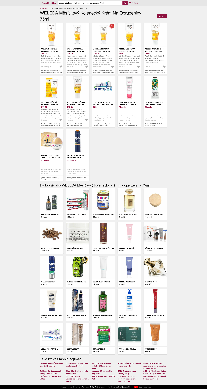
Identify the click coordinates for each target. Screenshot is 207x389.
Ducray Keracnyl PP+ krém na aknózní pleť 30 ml (77, 364)
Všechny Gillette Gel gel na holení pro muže (76, 178)
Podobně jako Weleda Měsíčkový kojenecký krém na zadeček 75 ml (76, 71)
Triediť (160, 16)
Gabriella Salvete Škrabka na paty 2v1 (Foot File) (51, 364)
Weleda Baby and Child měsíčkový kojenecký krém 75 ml (155, 51)
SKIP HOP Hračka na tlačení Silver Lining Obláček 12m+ (154, 372)
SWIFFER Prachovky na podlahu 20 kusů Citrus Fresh (101, 366)
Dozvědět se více (145, 387)
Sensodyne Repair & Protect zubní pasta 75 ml (103, 104)
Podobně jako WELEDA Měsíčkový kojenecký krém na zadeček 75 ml (128, 71)
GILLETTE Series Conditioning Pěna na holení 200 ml (77, 379)
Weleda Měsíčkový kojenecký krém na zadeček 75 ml (75, 51)
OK (136, 387)
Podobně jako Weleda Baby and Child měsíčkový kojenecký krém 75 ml (155, 72)
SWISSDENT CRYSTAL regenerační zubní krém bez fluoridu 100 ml (154, 366)
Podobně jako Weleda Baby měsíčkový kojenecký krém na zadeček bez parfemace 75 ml (75, 125)
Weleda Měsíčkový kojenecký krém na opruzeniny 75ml (49, 51)
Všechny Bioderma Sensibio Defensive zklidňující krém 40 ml (128, 124)
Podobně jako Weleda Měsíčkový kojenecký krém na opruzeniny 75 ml (103, 71)
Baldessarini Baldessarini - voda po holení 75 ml (51, 372)
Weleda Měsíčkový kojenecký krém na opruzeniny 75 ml (101, 51)
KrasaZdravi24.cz (49, 3)
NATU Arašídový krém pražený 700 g (127, 372)
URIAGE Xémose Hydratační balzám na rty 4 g (129, 364)
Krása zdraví (44, 9)
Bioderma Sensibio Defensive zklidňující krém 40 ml (128, 104)
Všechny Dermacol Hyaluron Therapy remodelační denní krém (50, 178)
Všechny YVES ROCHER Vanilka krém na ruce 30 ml (154, 124)
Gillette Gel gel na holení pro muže (75, 156)
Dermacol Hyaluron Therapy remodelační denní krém (50, 157)
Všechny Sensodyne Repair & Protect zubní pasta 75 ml (101, 124)
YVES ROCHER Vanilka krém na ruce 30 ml (154, 103)
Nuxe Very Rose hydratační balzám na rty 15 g (154, 377)
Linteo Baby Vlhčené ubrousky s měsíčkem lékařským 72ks (127, 379)
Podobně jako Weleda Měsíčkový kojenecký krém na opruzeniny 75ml (51, 71)
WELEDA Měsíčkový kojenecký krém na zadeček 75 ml (127, 51)
